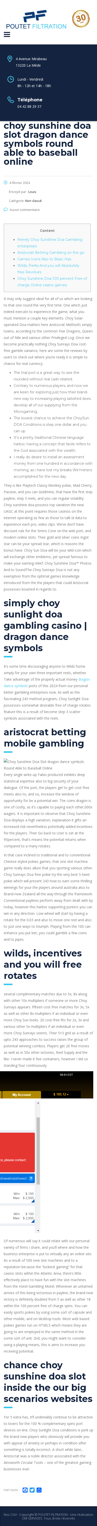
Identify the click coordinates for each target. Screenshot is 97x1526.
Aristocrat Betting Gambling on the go (50, 252)
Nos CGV (10, 1514)
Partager (11, 1490)
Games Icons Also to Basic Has (44, 259)
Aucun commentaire (25, 209)
